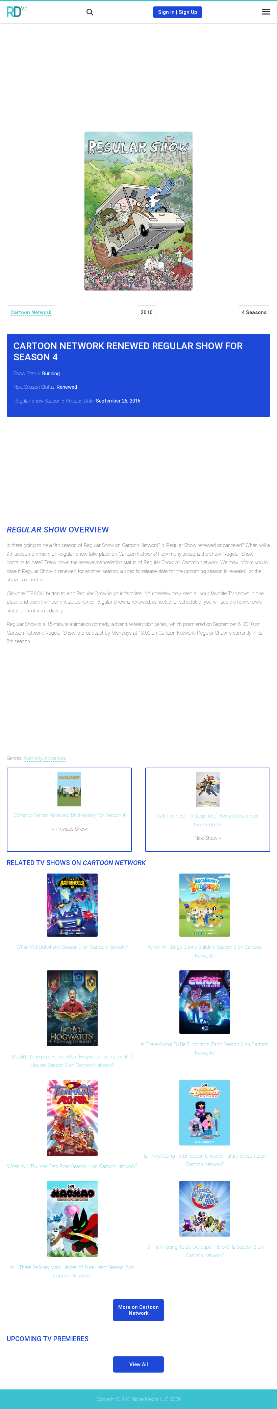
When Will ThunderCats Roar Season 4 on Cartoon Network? (72, 1166)
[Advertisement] (138, 72)
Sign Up (188, 12)
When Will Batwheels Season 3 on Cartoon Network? (72, 947)
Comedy (33, 758)
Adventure (55, 758)
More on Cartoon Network (138, 1310)
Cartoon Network (30, 312)
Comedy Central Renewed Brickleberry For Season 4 (69, 815)
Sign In (166, 12)
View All (138, 1364)
